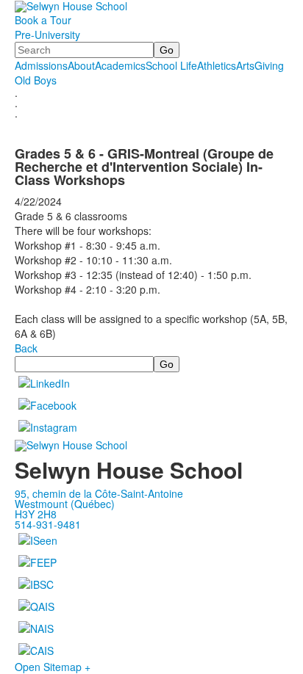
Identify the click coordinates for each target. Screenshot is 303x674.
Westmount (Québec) (65, 503)
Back (26, 348)
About (81, 65)
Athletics (216, 65)
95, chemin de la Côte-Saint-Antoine (99, 493)
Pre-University (47, 34)
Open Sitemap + (52, 666)
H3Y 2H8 (36, 514)
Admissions (41, 65)
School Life (171, 65)
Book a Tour (43, 19)
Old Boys (36, 80)
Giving (269, 65)
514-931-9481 (48, 524)
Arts (245, 65)
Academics (120, 65)
